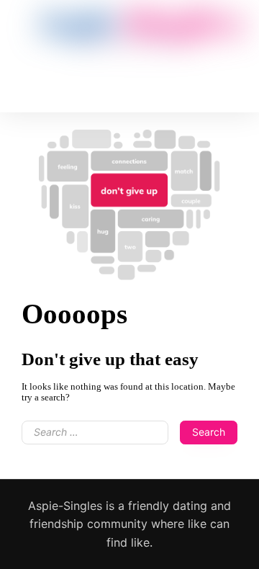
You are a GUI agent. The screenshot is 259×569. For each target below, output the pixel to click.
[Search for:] (95, 438)
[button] (121, 64)
